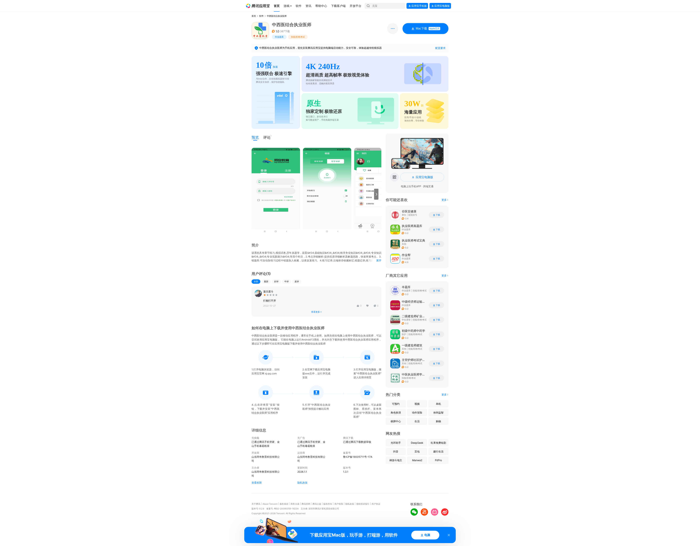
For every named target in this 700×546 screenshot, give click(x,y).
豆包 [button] (417, 451)
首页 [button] (254, 16)
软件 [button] (261, 16)
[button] (258, 6)
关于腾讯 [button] (256, 504)
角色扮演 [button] (396, 412)
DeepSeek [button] (417, 442)
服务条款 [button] (284, 504)
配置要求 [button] (440, 48)
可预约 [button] (396, 403)
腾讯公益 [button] (316, 504)
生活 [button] (417, 421)
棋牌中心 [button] (396, 421)
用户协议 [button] (376, 504)
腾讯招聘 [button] (306, 504)
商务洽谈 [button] (295, 504)
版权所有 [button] (327, 504)
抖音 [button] (395, 451)
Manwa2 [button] (417, 460)
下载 (438, 215)
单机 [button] (438, 403)
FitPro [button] (438, 460)
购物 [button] (438, 421)
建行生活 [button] (438, 451)
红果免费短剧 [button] (438, 442)
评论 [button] (267, 137)
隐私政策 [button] (302, 482)
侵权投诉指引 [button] (362, 504)
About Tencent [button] (269, 504)
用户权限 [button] (338, 504)
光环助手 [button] (396, 442)
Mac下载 (428, 28)
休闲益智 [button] (438, 412)
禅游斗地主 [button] (395, 460)
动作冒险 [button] (417, 412)
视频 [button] (417, 403)
